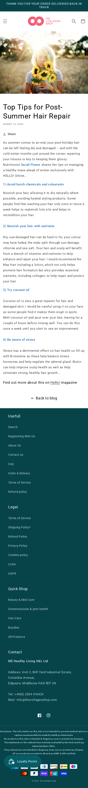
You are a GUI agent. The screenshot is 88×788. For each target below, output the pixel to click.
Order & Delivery (19, 473)
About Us (14, 445)
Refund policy (17, 491)
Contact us (15, 454)
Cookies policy (18, 555)
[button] (5, 21)
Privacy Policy (17, 545)
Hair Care (14, 618)
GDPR (12, 573)
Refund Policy (17, 536)
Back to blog (46, 398)
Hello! (55, 382)
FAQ (11, 464)
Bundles (13, 627)
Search (13, 427)
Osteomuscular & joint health (28, 609)
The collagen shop (48, 781)
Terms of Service (19, 482)
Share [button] (12, 134)
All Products (16, 636)
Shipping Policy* (19, 527)
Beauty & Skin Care (21, 599)
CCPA (12, 564)
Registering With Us (21, 436)
